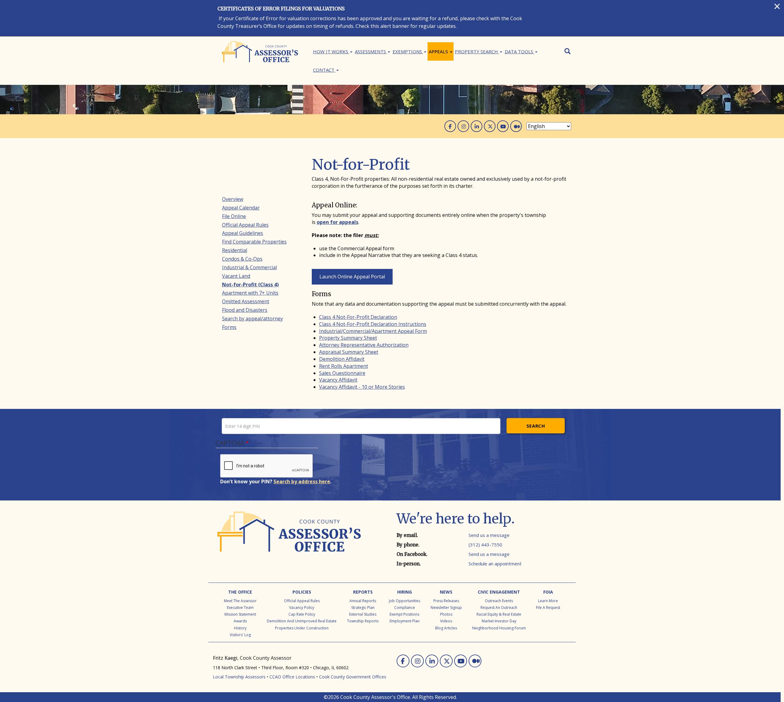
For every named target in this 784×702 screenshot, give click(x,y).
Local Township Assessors (239, 677)
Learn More (548, 600)
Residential (234, 250)
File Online (234, 216)
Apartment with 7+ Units (250, 292)
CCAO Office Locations (292, 677)
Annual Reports (362, 600)
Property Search (477, 51)
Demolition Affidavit (341, 359)
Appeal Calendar (241, 207)
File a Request (548, 607)
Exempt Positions (404, 614)
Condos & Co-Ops (242, 258)
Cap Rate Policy (301, 614)
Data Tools (519, 51)
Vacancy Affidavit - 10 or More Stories (362, 386)
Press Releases (446, 600)
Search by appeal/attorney (252, 318)
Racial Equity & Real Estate (499, 614)
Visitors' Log (240, 634)
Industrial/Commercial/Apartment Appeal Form (373, 331)
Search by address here (301, 481)
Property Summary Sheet (348, 337)
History (240, 628)
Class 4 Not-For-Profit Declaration (358, 317)
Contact (324, 70)
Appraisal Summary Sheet (348, 352)
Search (535, 426)
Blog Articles (446, 628)
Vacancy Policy (301, 607)
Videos (446, 621)
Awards (240, 621)
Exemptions (408, 51)
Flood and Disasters (244, 310)
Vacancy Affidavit (338, 379)
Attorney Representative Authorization (364, 345)
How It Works (331, 51)
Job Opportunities (404, 600)
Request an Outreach (499, 607)
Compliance (404, 607)
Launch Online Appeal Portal (352, 276)
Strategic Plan (363, 607)
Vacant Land (236, 276)
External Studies (362, 614)
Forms (229, 327)
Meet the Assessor (240, 600)
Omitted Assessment (245, 301)
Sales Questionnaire (342, 373)
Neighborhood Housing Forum (499, 628)
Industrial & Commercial (249, 267)
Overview (232, 199)
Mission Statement (240, 614)
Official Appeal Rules (245, 224)
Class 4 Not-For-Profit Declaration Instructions (372, 324)
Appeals (439, 51)
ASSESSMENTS (371, 51)
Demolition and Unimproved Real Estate (302, 621)
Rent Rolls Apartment (343, 366)
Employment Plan (405, 621)
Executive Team (240, 607)
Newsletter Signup (446, 607)
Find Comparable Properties (254, 241)
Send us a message (489, 535)
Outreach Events (499, 600)
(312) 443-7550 (485, 545)
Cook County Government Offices (352, 677)
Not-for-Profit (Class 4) (250, 284)
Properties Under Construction (302, 628)
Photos (446, 614)
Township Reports (363, 621)
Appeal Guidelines (242, 233)
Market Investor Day (499, 621)
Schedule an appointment (495, 563)
